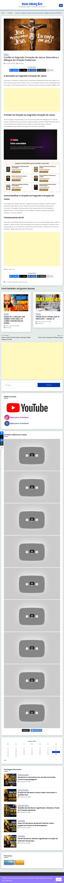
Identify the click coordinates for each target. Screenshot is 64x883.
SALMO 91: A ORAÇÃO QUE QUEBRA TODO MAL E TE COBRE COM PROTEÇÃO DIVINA (14, 320)
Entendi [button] (59, 879)
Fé (6, 282)
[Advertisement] (32, 100)
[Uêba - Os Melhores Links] (19, 864)
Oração (10, 282)
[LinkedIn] (2, 440)
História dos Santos (23, 774)
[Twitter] (2, 437)
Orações (6, 54)
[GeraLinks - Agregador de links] (9, 864)
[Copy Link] (2, 444)
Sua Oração (32, 4)
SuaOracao (21, 63)
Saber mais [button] (8, 880)
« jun (5, 760)
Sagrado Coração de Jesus (20, 282)
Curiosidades (21, 820)
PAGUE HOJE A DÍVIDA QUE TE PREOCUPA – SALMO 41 (47, 318)
